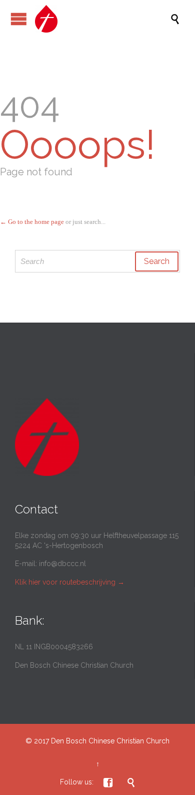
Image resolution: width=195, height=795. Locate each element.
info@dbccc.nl (62, 564)
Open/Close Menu (19, 19)
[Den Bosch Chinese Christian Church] (102, 19)
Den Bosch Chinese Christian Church (110, 741)
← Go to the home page (32, 221)
